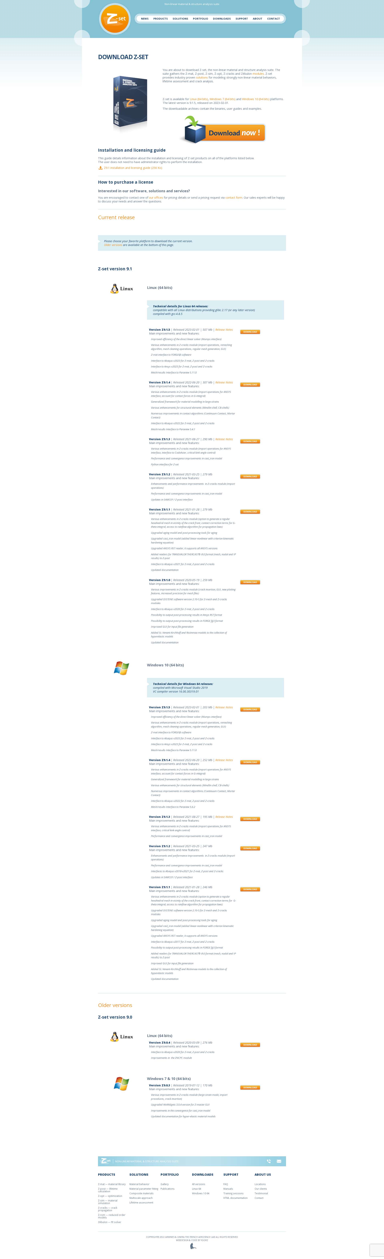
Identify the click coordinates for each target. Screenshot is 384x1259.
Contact (273, 18)
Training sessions (233, 1193)
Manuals (228, 1188)
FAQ (225, 1184)
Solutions (180, 18)
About (257, 18)
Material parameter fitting (143, 1188)
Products (160, 18)
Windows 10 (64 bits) (255, 99)
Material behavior (139, 1184)
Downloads (222, 18)
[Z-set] (115, 19)
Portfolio (200, 18)
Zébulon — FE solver (109, 1222)
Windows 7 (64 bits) (222, 99)
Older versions (113, 245)
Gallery (165, 1184)
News (145, 18)
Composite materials (141, 1193)
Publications (168, 1188)
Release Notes (224, 329)
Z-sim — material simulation (107, 1202)
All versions (198, 1184)
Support (242, 18)
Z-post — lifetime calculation (108, 1190)
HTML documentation (235, 1197)
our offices (156, 197)
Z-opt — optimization (110, 1195)
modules (258, 74)
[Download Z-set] (223, 129)
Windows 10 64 (200, 1193)
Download (250, 331)
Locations (260, 1184)
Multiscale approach (141, 1197)
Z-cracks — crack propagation (107, 1209)
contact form (233, 197)
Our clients (261, 1188)
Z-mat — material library (112, 1184)
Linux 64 (196, 1188)
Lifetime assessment (141, 1202)
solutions (202, 77)
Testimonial (261, 1193)
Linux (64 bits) (199, 99)
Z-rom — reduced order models (111, 1216)
